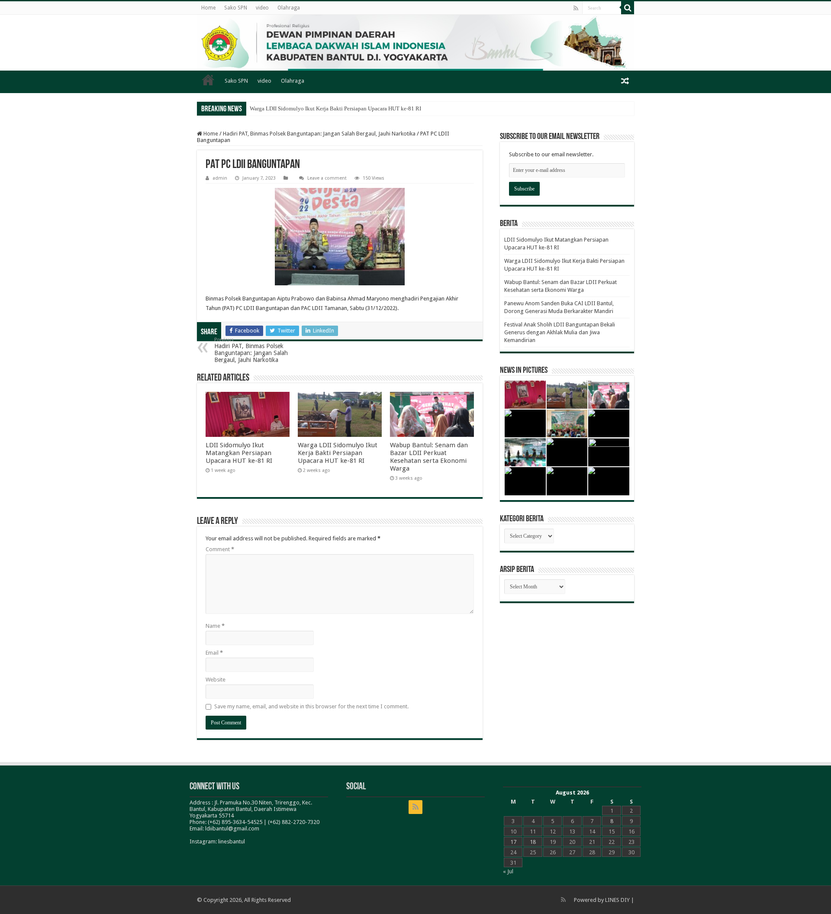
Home (208, 8)
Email (214, 652)
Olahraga (288, 8)
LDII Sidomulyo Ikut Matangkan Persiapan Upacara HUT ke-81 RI (239, 453)
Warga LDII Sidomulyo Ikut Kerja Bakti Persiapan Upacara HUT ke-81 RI (335, 108)
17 (513, 842)
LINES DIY (617, 900)
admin (220, 178)
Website (215, 679)
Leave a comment (327, 178)
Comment (220, 549)
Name (215, 626)
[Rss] (576, 8)
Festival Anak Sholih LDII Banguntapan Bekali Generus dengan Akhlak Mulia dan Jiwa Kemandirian (559, 332)
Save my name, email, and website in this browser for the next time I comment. (311, 706)
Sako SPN (235, 8)
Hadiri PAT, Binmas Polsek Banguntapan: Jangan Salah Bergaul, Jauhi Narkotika (319, 133)
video (262, 8)
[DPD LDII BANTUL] (415, 43)
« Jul (508, 871)
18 (533, 842)
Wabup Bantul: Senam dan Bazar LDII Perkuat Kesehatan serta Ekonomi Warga (429, 456)
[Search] (627, 7)
